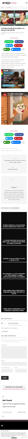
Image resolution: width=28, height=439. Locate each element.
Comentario (4, 345)
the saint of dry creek (16, 150)
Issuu (10, 412)
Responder (5, 331)
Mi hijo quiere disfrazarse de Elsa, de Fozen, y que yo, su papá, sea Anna (15, 160)
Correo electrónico (5, 367)
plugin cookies (24, 437)
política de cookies (19, 435)
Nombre (3, 360)
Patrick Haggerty (6, 150)
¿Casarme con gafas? (13, 168)
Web (16, 367)
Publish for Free (22, 412)
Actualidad (4, 32)
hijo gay (16, 148)
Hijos (8, 32)
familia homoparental (7, 148)
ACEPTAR (14, 437)
